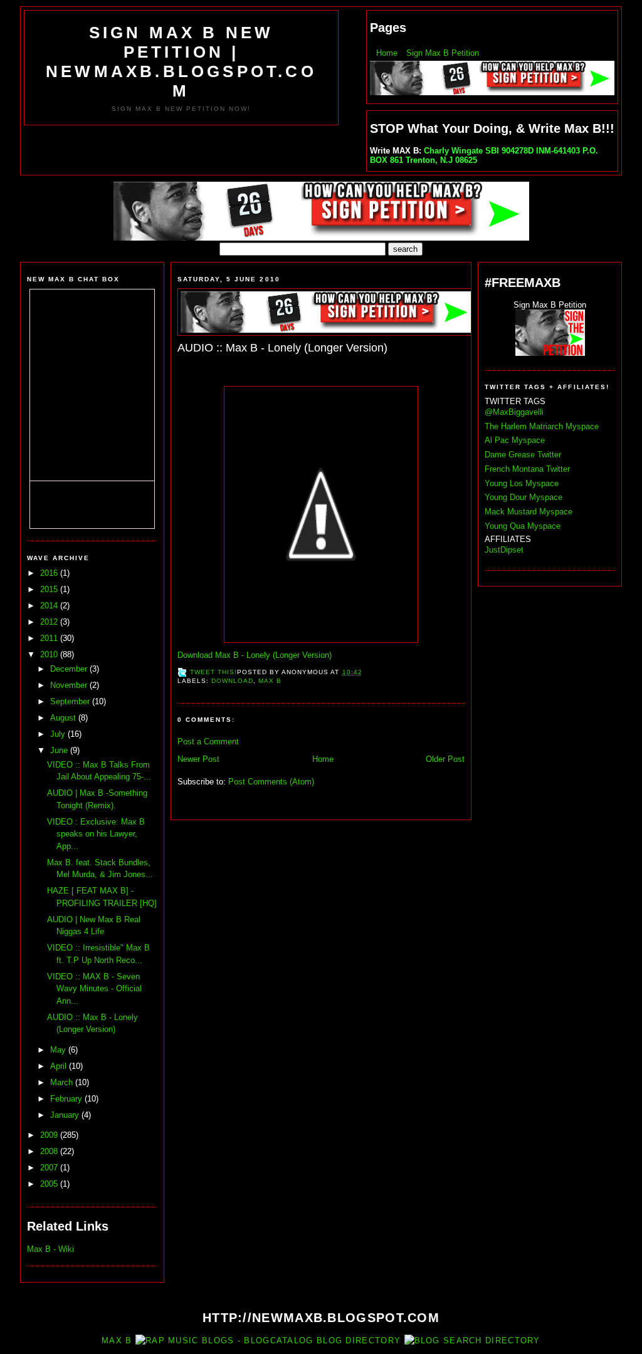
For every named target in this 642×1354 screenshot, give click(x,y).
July (59, 734)
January (66, 1115)
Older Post (445, 759)
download (232, 680)
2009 (50, 1135)
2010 (50, 654)
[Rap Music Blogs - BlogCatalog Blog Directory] (268, 1340)
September (71, 701)
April (59, 1066)
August (64, 717)
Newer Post (198, 759)
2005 (50, 1184)
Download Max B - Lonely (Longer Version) (254, 655)
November (70, 685)
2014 (50, 605)
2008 (50, 1151)
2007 (50, 1167)
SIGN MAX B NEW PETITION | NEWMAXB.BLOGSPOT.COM (181, 61)
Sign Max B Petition (442, 53)
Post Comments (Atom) (271, 781)
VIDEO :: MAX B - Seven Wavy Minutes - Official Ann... (94, 989)
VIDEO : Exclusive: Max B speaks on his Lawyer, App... (96, 834)
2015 (50, 589)
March (62, 1082)
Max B (270, 680)
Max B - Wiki (50, 1249)
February (67, 1098)
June (60, 750)
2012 (50, 622)
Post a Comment (208, 741)
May (59, 1050)
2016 (50, 573)
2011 (50, 638)
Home (386, 53)
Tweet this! (213, 672)
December (70, 669)
